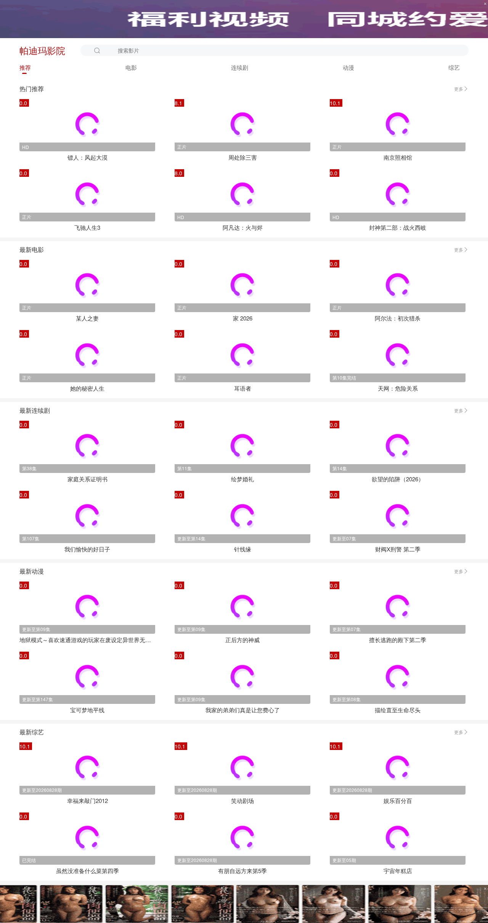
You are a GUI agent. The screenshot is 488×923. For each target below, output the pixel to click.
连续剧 (239, 67)
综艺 (454, 67)
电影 (131, 67)
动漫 (348, 67)
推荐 (25, 67)
